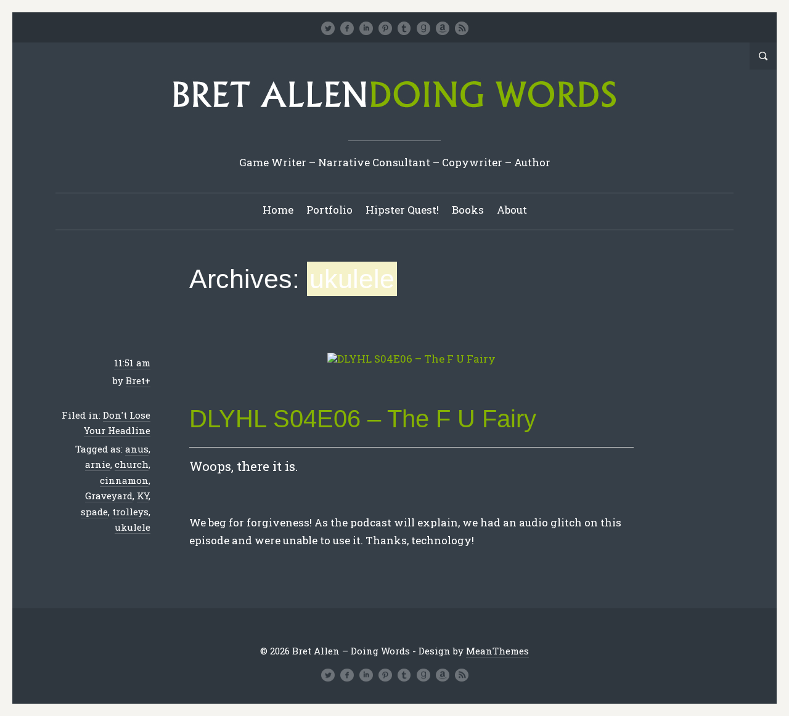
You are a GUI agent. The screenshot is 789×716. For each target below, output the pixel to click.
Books (468, 210)
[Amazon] (442, 28)
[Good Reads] (423, 28)
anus (137, 449)
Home (278, 210)
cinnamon (124, 480)
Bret (135, 380)
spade (94, 511)
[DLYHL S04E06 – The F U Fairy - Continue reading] (411, 359)
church (132, 464)
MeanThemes (497, 651)
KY (143, 495)
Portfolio (329, 210)
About (512, 210)
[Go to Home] (394, 112)
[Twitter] (328, 28)
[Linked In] (366, 28)
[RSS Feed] (461, 28)
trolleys (130, 511)
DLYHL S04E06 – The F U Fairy (362, 418)
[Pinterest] (385, 28)
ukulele (132, 527)
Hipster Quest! (402, 210)
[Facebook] (347, 28)
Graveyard (109, 495)
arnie (97, 464)
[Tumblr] (404, 28)
